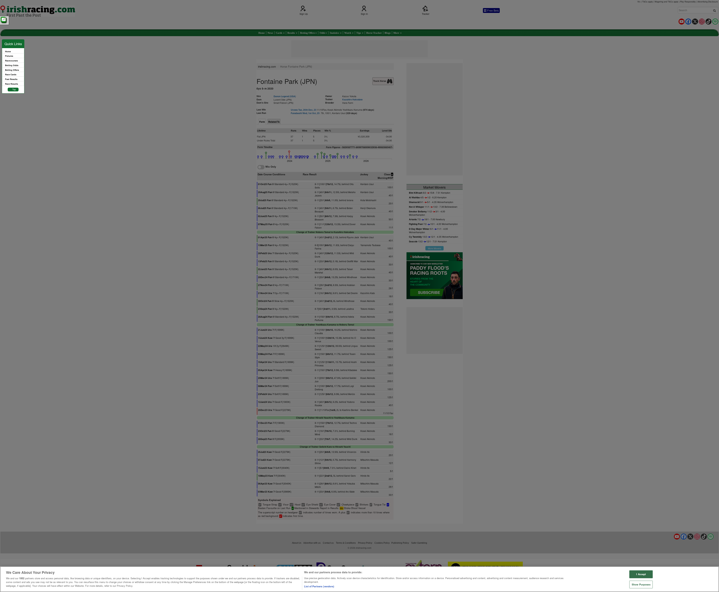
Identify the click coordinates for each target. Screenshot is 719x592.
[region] (359, 579)
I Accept (641, 574)
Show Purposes (641, 584)
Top (14, 89)
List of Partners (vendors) (319, 586)
